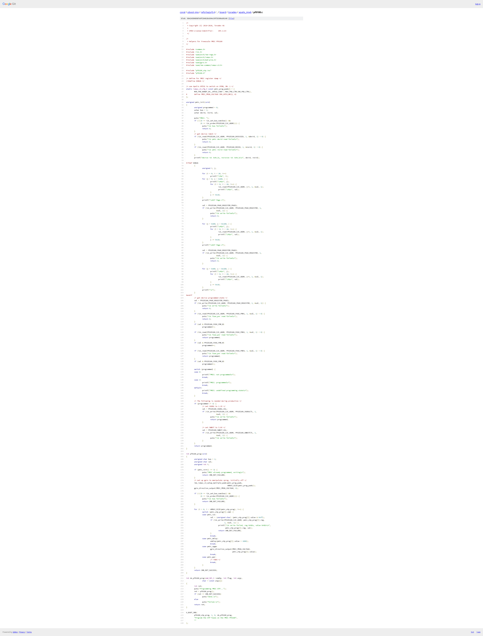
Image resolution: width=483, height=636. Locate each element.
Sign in (477, 4)
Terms (29, 632)
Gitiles (15, 632)
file (231, 18)
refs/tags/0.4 (208, 12)
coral (182, 12)
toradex (232, 12)
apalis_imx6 (245, 12)
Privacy (22, 632)
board (222, 12)
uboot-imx (193, 12)
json (478, 632)
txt (472, 632)
